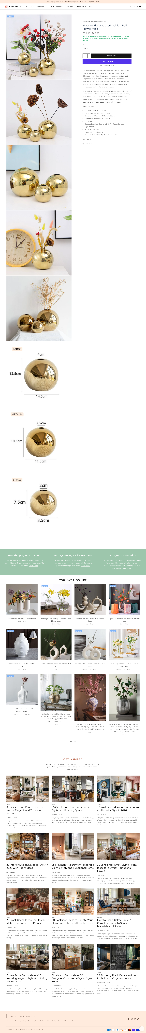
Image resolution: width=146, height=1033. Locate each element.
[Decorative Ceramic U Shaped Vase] (22, 599)
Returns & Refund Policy (36, 1021)
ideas (8, 804)
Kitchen (70, 6)
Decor (50, 6)
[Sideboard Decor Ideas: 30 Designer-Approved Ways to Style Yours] (73, 957)
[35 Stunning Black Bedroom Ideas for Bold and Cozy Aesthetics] (118, 957)
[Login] (130, 6)
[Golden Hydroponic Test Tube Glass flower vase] (124, 644)
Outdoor (59, 6)
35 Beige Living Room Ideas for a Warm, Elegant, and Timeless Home (25, 810)
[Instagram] (132, 1019)
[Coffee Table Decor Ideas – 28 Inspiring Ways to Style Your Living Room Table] (27, 957)
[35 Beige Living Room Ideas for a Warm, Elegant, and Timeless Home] (27, 789)
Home (85, 21)
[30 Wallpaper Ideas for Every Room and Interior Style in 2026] (118, 789)
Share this (88, 143)
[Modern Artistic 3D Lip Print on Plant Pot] (22, 644)
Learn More (33, 566)
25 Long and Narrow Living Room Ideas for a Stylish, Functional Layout (117, 867)
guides (99, 917)
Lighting (29, 6)
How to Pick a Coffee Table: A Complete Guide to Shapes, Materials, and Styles (114, 923)
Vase (94, 21)
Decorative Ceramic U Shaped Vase (22, 619)
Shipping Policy (20, 1021)
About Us (9, 1021)
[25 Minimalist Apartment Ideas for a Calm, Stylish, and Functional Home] (73, 846)
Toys (90, 6)
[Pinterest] (135, 1019)
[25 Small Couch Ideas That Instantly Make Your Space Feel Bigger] (27, 901)
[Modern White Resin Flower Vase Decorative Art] (22, 689)
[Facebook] (129, 1019)
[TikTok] (138, 1019)
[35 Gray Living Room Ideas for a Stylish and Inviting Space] (73, 789)
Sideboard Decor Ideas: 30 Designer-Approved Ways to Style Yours (72, 978)
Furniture (40, 6)
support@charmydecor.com (77, 1)
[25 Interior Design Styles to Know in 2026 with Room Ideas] (27, 846)
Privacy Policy (51, 1021)
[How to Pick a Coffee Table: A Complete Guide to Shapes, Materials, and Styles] (118, 901)
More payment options (107, 65)
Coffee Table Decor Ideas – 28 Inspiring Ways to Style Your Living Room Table (26, 978)
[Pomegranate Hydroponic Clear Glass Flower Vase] (56, 599)
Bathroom (80, 6)
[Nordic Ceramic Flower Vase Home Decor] (90, 599)
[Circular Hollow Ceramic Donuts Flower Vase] (90, 644)
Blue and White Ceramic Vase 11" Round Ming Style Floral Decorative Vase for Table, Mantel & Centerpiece (90, 726)
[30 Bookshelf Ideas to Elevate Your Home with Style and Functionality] (73, 901)
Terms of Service (64, 1021)
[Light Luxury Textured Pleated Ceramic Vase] (124, 599)
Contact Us (76, 1021)
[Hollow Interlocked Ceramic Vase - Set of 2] (56, 644)
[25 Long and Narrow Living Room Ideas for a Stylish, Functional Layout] (118, 846)
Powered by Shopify (37, 1030)
